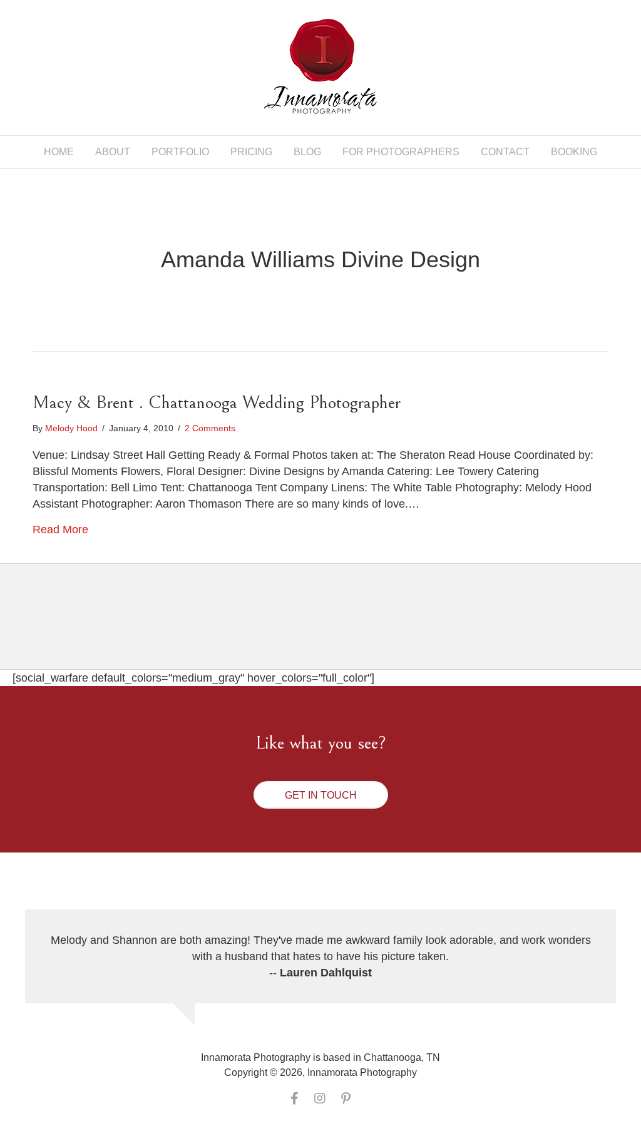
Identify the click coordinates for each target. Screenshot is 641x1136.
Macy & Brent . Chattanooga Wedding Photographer (217, 402)
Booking (574, 151)
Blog (307, 151)
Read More (60, 529)
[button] (321, 795)
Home (59, 151)
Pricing (251, 151)
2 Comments (210, 428)
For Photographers (400, 151)
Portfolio (180, 151)
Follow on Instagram (328, 627)
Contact (505, 151)
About (112, 151)
